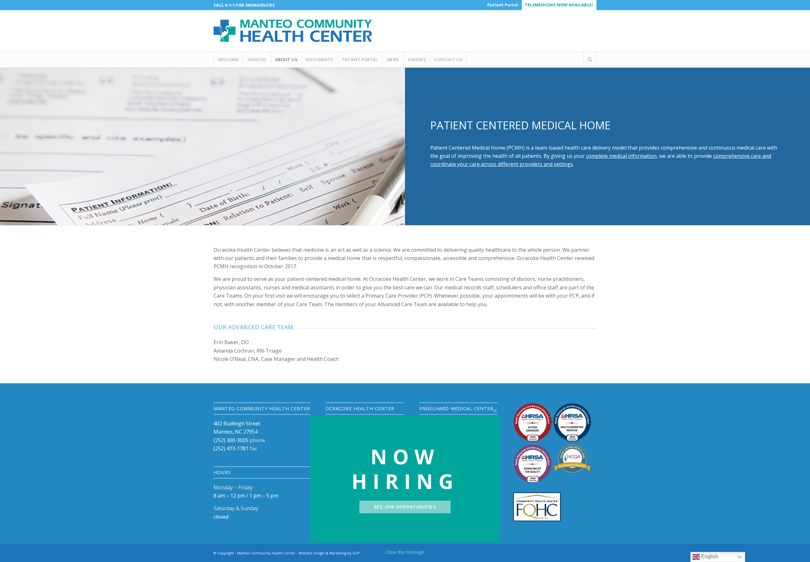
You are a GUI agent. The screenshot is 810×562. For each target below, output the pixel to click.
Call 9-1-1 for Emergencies (244, 5)
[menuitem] (503, 4)
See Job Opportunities (405, 507)
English (709, 556)
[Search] (589, 59)
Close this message (405, 552)
